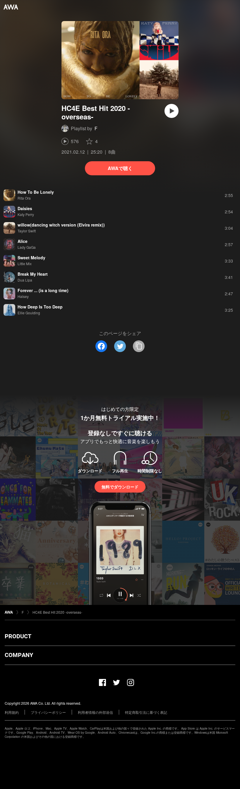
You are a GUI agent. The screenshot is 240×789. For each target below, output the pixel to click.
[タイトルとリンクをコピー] (139, 346)
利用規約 (12, 712)
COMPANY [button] (19, 654)
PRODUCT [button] (18, 636)
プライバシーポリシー (48, 712)
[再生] (171, 111)
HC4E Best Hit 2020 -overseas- (57, 612)
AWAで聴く (120, 168)
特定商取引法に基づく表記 (146, 712)
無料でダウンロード (120, 487)
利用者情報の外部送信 (95, 712)
